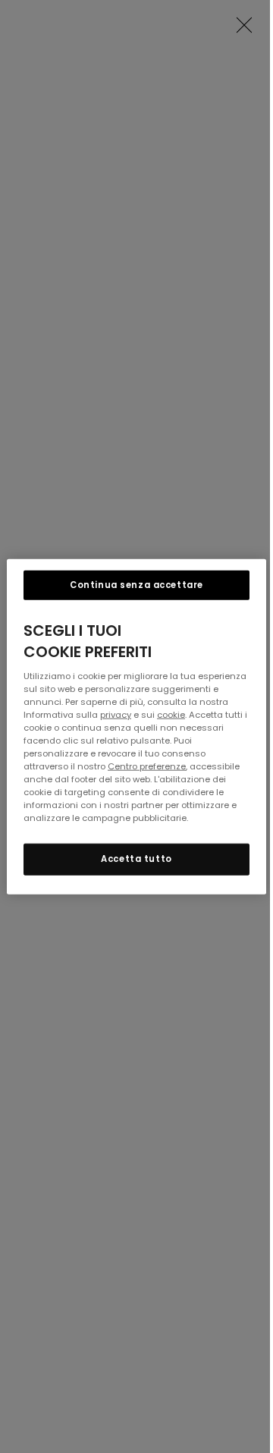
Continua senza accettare (136, 584)
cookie (171, 714)
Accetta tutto (136, 859)
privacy (115, 714)
